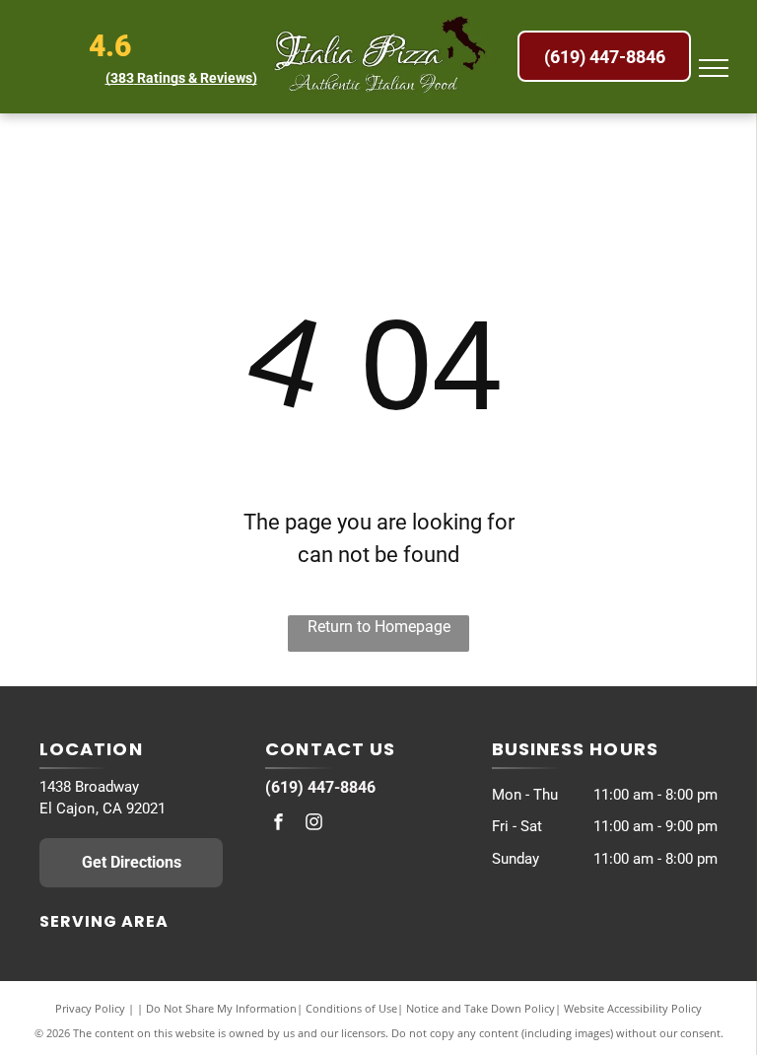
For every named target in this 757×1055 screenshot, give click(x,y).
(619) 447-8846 (320, 787)
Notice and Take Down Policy (480, 1008)
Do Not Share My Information (221, 1008)
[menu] (713, 68)
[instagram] (313, 824)
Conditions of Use (351, 1008)
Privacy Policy (90, 1008)
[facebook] (278, 824)
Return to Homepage (379, 626)
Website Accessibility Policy (633, 1008)
